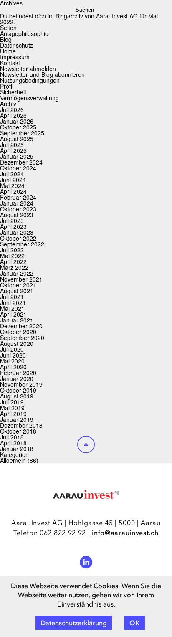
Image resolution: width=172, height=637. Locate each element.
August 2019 (16, 396)
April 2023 (13, 226)
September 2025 (22, 133)
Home (8, 51)
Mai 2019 (12, 408)
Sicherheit (13, 92)
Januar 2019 (16, 419)
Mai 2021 (12, 308)
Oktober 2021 (18, 285)
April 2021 (13, 314)
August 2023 (16, 215)
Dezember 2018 (21, 425)
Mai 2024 (12, 185)
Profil (6, 86)
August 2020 (16, 343)
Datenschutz (16, 45)
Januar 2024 (16, 203)
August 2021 (16, 291)
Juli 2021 (12, 296)
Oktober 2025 (18, 127)
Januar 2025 (16, 156)
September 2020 (22, 337)
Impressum (15, 57)
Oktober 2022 (18, 238)
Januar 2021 (16, 320)
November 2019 (21, 384)
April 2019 (13, 413)
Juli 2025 (12, 144)
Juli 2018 (12, 437)
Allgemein (13, 460)
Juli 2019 (12, 402)
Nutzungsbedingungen (30, 80)
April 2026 (13, 115)
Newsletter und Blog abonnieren (42, 74)
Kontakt (10, 62)
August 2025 (16, 139)
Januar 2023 (16, 232)
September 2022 (22, 244)
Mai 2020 (12, 361)
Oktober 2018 (18, 431)
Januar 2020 (16, 378)
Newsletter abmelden (28, 68)
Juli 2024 (12, 174)
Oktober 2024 (18, 168)
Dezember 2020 (21, 326)
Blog (6, 39)
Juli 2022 (12, 250)
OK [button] (134, 623)
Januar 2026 (16, 121)
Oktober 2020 (18, 331)
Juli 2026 (12, 109)
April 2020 (13, 367)
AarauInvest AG (117, 16)
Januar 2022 (16, 273)
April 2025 (13, 150)
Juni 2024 (13, 179)
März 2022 (14, 267)
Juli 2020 (12, 349)
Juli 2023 (12, 220)
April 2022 (13, 261)
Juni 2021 (13, 302)
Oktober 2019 (18, 390)
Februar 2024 (18, 197)
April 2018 (13, 443)
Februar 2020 (18, 372)
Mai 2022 (12, 255)
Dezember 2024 (21, 162)
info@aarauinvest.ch (125, 532)
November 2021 (21, 279)
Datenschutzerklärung (73, 623)
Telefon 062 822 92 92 (49, 532)
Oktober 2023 (18, 209)
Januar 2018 (16, 448)
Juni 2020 (13, 355)
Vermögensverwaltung (29, 98)
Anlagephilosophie (24, 33)
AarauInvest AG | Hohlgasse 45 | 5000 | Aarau (86, 522)
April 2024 (13, 191)
